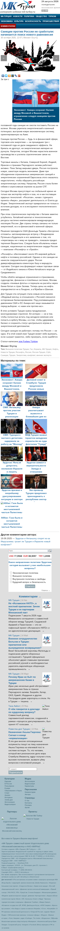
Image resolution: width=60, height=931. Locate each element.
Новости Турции (8, 352)
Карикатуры (29, 786)
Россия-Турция (38, 352)
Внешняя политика (22, 576)
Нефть (55, 349)
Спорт (7, 793)
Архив (27, 807)
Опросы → (46, 590)
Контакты (28, 803)
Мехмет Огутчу (9, 346)
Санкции (4, 355)
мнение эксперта (43, 355)
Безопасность (33, 21)
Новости (17, 16)
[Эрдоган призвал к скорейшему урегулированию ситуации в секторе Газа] (13, 475)
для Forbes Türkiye (28, 341)
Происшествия (51, 21)
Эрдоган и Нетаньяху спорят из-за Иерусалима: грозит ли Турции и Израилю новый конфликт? (25, 541)
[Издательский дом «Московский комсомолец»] (12, 821)
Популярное (9, 786)
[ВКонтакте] (3, 76)
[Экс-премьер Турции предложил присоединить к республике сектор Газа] (37, 475)
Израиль (37, 349)
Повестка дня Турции (19, 729)
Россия (28, 352)
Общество (41, 16)
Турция (12, 355)
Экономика (7, 21)
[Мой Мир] (12, 76)
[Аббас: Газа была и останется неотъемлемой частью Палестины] (12, 503)
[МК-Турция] (19, 6)
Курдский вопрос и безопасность (29, 582)
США (48, 352)
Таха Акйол (14, 706)
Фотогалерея (10, 802)
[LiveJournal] (16, 76)
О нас (27, 800)
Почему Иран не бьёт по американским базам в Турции (22, 680)
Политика (29, 16)
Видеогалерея (10, 804)
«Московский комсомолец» (13, 846)
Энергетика (21, 355)
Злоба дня (9, 800)
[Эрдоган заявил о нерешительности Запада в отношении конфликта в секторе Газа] (37, 448)
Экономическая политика (25, 573)
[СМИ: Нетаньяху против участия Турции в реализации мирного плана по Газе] (13, 393)
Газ (31, 349)
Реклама (28, 805)
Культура (19, 21)
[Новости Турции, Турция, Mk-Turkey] (32, 815)
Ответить (30, 586)
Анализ (7, 795)
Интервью (8, 797)
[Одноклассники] (9, 76)
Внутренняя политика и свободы (29, 579)
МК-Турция (6, 16)
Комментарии (8, 26)
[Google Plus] (19, 76)
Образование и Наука (13, 790)
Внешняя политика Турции (17, 349)
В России (8, 784)
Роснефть (20, 352)
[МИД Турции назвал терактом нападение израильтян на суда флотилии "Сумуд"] (37, 420)
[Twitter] (6, 76)
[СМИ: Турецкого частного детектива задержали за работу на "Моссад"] (13, 420)
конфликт (31, 355)
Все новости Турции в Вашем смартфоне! (20, 838)
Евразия (8, 781)
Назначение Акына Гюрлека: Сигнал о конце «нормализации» (24, 735)
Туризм (52, 16)
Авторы (28, 794)
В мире (7, 788)
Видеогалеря (30, 784)
